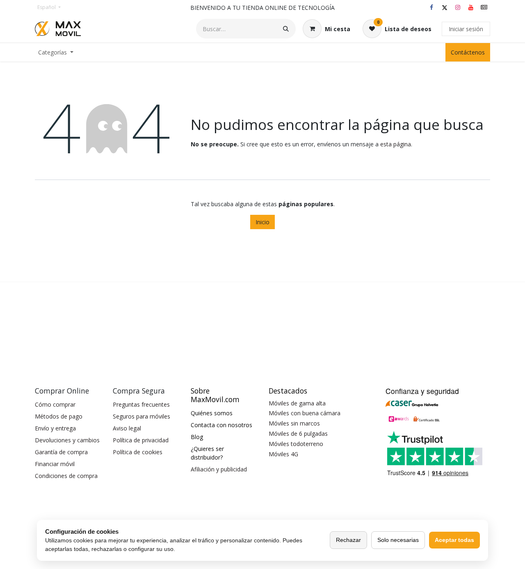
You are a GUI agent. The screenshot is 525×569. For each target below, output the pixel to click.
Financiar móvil (55, 464)
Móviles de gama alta (297, 403)
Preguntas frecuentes (141, 404)
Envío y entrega (55, 428)
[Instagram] (457, 7)
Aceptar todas (454, 540)
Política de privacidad (141, 440)
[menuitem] (56, 52)
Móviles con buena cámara (304, 413)
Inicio (262, 222)
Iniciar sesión (466, 29)
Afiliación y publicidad (219, 469)
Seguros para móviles (141, 416)
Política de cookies (137, 452)
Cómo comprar (55, 404)
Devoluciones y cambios (67, 440)
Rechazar (348, 540)
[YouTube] (471, 7)
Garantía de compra (61, 452)
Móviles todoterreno (296, 444)
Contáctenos (468, 52)
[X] (444, 7)
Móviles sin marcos (294, 423)
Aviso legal (127, 428)
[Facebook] (431, 7)
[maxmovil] (484, 7)
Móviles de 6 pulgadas (298, 433)
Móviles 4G (283, 454)
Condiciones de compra (66, 476)
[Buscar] (286, 29)
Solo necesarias (398, 540)
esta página (395, 144)
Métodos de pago (58, 416)
